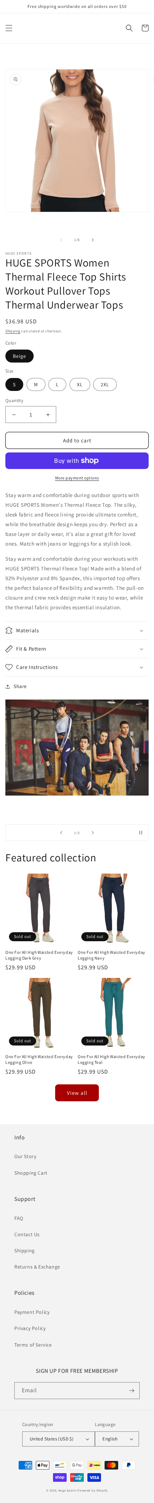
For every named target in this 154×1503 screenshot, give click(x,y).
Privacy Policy (29, 1328)
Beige (19, 356)
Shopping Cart (31, 1173)
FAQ (18, 1218)
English (109, 1439)
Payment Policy (31, 1312)
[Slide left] (61, 240)
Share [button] (20, 686)
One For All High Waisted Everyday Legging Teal (111, 1059)
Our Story (25, 1156)
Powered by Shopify (92, 1490)
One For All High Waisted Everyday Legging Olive (39, 1059)
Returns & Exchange (37, 1266)
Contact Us (27, 1234)
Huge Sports (67, 1490)
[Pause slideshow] (141, 833)
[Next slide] (93, 833)
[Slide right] (93, 240)
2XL (105, 384)
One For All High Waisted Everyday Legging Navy (111, 955)
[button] (9, 28)
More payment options (77, 477)
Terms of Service (33, 1345)
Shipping (12, 331)
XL (80, 384)
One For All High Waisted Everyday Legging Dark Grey (39, 955)
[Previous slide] (61, 833)
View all (77, 1092)
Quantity (14, 400)
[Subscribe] (131, 1390)
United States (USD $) (51, 1439)
